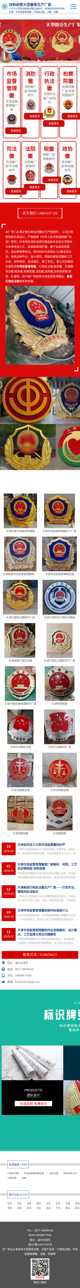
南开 (38, 1203)
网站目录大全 (70, 1173)
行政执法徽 (13, 1173)
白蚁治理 (53, 1173)
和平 (9, 1203)
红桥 (58, 1203)
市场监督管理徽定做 (34, 1173)
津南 (9, 1208)
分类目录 (11, 1178)
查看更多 (16, 130)
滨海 (48, 1208)
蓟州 (77, 1208)
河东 (19, 1203)
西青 (77, 1203)
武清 (29, 1208)
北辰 (19, 1208)
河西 (29, 1203)
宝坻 (38, 1208)
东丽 (67, 1203)
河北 (48, 1203)
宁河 (58, 1208)
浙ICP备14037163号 (40, 1244)
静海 (67, 1208)
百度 (24, 1178)
